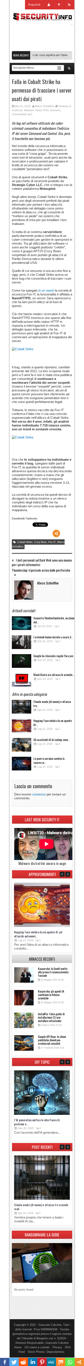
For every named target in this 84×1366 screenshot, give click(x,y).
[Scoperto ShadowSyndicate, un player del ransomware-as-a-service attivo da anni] (21, 624)
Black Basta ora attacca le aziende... (53, 674)
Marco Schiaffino (44, 106)
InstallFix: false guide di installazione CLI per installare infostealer (51, 1017)
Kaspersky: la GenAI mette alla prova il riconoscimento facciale (53, 972)
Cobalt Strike (25, 542)
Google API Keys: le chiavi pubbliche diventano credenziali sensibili (52, 1040)
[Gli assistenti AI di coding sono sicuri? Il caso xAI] (21, 746)
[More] (56, 533)
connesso (39, 794)
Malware (29, 110)
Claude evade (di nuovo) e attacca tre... (52, 703)
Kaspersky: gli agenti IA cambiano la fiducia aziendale (51, 994)
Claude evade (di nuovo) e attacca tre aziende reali (41, 1206)
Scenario (55, 110)
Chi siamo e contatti (37, 1347)
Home (18, 1347)
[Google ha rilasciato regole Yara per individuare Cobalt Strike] (21, 662)
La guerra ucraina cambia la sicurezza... (48, 760)
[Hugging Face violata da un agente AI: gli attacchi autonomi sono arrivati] (21, 727)
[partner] (42, 48)
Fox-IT (52, 542)
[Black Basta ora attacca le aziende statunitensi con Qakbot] (21, 681)
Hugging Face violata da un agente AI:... (52, 722)
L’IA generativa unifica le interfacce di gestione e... (37, 1122)
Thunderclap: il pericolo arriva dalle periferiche (41, 570)
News (38, 110)
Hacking (63, 106)
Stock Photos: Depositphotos (46, 1351)
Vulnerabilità (19, 114)
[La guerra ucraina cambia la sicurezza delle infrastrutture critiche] (21, 765)
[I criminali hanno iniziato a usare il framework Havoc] (21, 643)
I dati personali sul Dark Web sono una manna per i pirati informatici (42, 562)
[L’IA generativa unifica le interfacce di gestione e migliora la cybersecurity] (42, 1113)
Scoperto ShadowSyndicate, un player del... (54, 620)
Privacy (57, 1347)
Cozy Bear (40, 542)
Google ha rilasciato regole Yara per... (54, 655)
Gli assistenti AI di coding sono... (51, 739)
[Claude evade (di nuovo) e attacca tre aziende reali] (21, 708)
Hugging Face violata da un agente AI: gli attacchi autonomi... (38, 934)
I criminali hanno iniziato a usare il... (53, 637)
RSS (46, 110)
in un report (46, 290)
